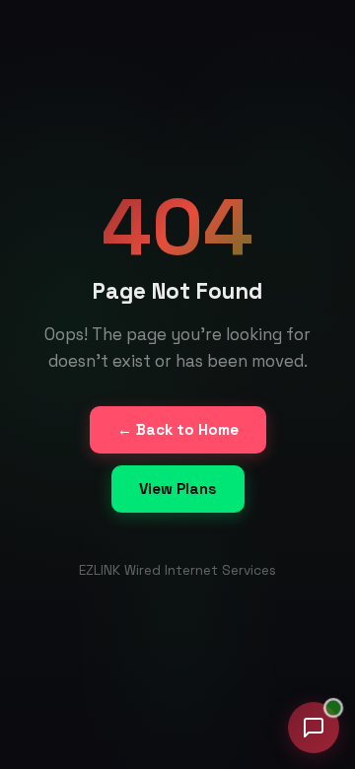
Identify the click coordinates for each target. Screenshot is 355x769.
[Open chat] (313, 727)
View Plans (178, 488)
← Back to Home (178, 429)
